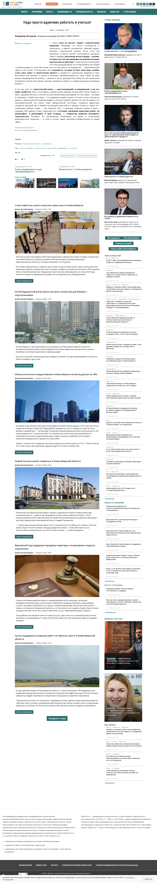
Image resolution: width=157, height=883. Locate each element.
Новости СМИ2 (20, 177)
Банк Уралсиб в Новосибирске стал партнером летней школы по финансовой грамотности (123, 533)
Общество (114, 258)
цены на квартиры (26, 148)
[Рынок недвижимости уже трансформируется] (123, 76)
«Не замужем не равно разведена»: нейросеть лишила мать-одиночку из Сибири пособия (121, 275)
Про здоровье (113, 238)
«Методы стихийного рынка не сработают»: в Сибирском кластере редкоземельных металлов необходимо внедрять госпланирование (123, 304)
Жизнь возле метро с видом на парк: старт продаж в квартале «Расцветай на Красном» (124, 346)
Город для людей (123, 243)
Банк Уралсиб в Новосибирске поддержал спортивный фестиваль (123, 545)
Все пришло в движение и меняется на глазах (121, 217)
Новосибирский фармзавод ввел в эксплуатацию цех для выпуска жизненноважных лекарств (120, 320)
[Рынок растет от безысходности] (123, 162)
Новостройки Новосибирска (123, 249)
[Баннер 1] (24, 183)
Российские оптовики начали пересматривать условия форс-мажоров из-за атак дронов (123, 758)
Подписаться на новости (88, 156)
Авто (107, 258)
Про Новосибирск (131, 238)
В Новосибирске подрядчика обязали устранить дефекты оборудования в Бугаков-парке (121, 410)
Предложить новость (68, 156)
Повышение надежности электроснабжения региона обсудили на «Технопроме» (123, 508)
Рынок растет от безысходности (75, 169)
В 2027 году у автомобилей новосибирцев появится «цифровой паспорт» (123, 261)
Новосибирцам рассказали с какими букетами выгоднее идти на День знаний (123, 397)
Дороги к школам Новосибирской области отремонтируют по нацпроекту (124, 423)
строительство (40, 148)
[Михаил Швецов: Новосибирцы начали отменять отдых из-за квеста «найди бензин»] (123, 645)
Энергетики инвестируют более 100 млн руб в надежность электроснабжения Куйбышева (123, 557)
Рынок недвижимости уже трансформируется (28, 170)
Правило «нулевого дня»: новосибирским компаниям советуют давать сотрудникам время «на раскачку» (124, 289)
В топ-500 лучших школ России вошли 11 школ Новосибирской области (123, 450)
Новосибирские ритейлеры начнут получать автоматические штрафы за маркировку (122, 772)
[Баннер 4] (89, 183)
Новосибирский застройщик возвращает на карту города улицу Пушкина (123, 372)
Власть (115, 299)
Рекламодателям (147, 7)
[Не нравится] (22, 159)
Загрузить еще (57, 718)
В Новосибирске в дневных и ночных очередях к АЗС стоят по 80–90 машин (122, 333)
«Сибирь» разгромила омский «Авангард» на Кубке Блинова (123, 462)
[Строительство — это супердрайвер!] (123, 36)
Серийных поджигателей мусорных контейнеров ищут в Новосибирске (121, 360)
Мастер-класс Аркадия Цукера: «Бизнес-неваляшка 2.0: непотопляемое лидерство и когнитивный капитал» (123, 602)
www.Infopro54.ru (16, 819)
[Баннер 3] (68, 183)
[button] (133, 4)
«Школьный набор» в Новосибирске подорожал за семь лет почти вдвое (121, 384)
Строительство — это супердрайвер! (120, 51)
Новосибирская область (32, 144)
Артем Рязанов (27, 209)
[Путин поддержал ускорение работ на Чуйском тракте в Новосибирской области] (57, 666)
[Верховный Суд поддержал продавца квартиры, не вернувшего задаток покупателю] (57, 576)
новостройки (52, 148)
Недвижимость (111, 342)
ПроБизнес (125, 284)
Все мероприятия (110, 612)
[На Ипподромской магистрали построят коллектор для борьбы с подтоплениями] (57, 322)
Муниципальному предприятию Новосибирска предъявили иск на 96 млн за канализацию (123, 437)
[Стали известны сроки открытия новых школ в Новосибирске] (57, 232)
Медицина (109, 315)
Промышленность (134, 299)
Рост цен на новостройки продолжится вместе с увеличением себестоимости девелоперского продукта (121, 135)
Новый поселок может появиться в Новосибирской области (48, 461)
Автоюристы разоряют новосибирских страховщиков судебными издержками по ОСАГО (123, 476)
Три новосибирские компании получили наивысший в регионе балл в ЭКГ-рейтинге (124, 745)
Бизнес (108, 284)
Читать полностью (24, 281)
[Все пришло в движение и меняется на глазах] (123, 201)
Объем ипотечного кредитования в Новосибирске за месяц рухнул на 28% (56, 374)
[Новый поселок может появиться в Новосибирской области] (57, 488)
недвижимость (63, 148)
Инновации (123, 299)
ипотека (73, 148)
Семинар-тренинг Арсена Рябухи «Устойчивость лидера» (119, 590)
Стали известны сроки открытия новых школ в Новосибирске (49, 205)
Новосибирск (46, 144)
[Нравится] (16, 159)
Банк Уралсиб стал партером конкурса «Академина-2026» (122, 520)
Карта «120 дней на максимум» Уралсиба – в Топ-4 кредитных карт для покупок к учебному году (123, 571)
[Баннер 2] (46, 183)
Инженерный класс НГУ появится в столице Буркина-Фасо (120, 489)
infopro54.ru (70, 827)
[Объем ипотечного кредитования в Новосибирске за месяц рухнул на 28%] (57, 401)
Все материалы (109, 498)
